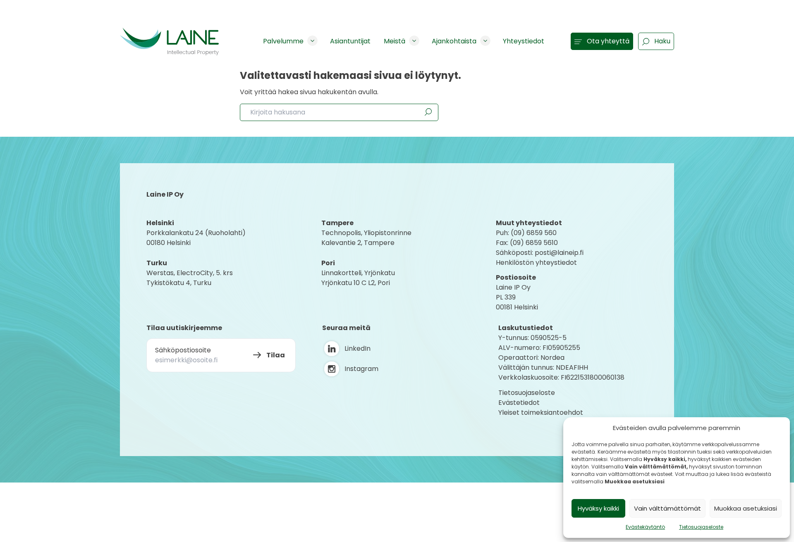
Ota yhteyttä (608, 41)
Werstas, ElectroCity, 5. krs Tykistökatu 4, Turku (190, 278)
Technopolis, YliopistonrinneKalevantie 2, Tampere (366, 237)
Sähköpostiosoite (183, 350)
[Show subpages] (312, 41)
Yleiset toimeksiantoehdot (540, 412)
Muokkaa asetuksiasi (745, 508)
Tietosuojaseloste (701, 526)
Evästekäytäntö (645, 526)
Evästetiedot (519, 402)
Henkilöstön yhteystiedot (536, 262)
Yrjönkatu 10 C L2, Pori (355, 283)
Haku (662, 41)
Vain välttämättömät (667, 508)
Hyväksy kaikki (598, 508)
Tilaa (275, 355)
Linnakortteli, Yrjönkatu (358, 273)
